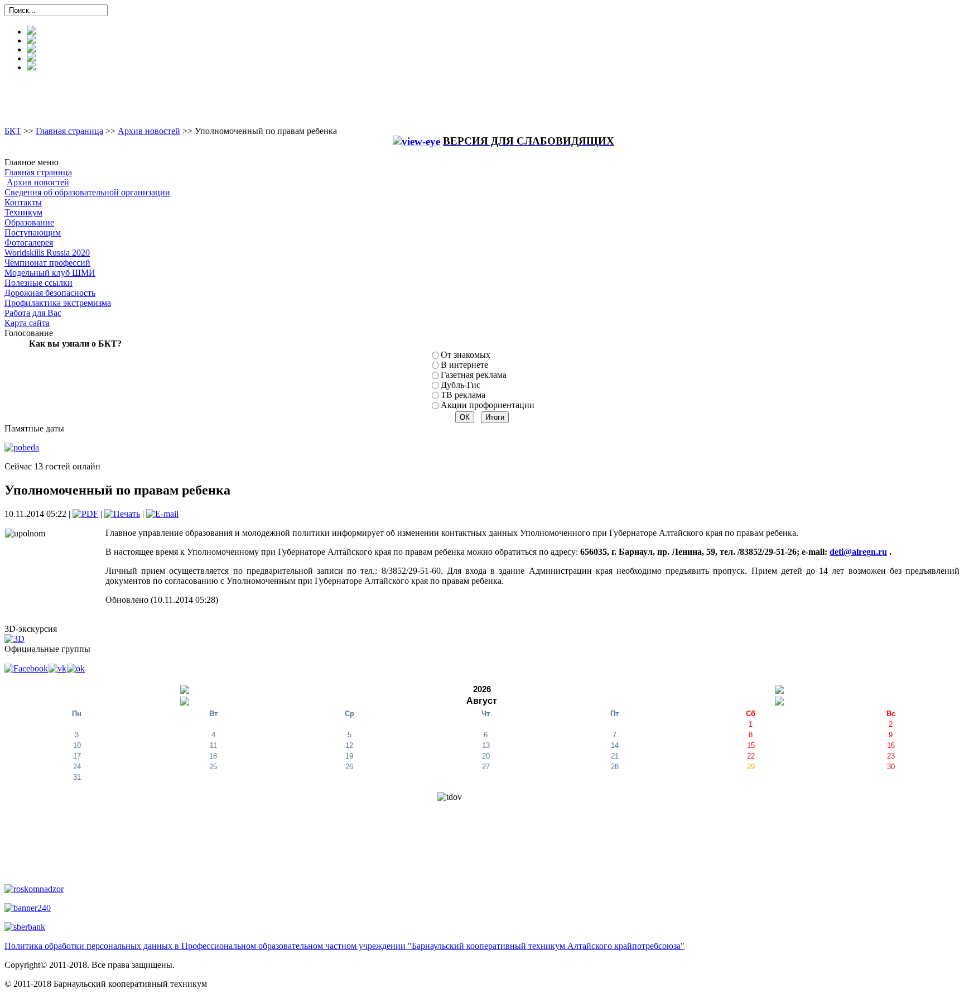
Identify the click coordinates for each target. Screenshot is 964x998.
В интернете (464, 365)
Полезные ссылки (38, 282)
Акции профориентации (487, 405)
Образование (29, 222)
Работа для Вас (32, 313)
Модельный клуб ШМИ (49, 272)
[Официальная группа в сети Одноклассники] (75, 668)
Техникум (23, 212)
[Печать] (122, 514)
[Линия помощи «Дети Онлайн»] (27, 907)
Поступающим (32, 232)
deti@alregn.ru (858, 551)
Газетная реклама (474, 375)
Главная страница (69, 131)
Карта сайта (27, 323)
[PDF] (85, 514)
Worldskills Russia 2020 (47, 252)
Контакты (23, 202)
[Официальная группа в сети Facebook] (26, 668)
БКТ (12, 131)
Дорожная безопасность (49, 293)
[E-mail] (162, 514)
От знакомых (465, 354)
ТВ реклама (463, 395)
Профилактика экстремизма (57, 303)
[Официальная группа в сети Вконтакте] (57, 668)
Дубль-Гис (460, 385)
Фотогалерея (28, 242)
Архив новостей (149, 131)
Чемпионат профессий (47, 262)
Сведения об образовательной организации (87, 192)
